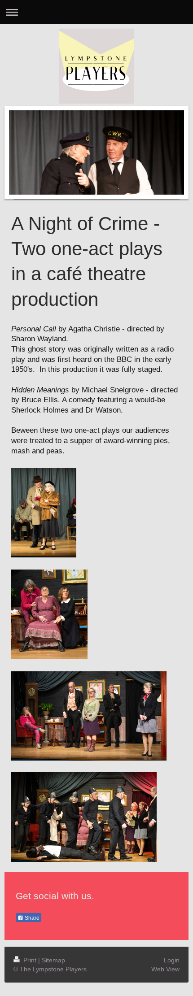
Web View (165, 969)
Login (172, 960)
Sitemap (53, 960)
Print (30, 960)
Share (31, 918)
